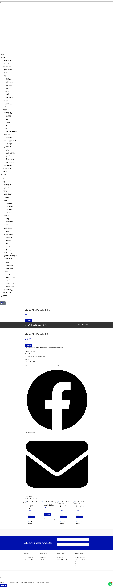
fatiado (49, 347)
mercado (53, 347)
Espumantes (6, 73)
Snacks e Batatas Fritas (9, 167)
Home (2, 54)
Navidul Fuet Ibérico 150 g (49, 505)
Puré (6, 125)
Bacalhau (7, 107)
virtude (61, 347)
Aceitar (3, 585)
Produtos (3, 57)
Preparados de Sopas (10, 162)
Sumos (5, 75)
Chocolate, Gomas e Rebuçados (10, 131)
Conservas (6, 147)
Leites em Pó (6, 63)
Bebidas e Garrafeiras (7, 66)
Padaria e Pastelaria (8, 104)
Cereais (5, 128)
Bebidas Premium (7, 70)
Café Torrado (8, 146)
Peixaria (5, 106)
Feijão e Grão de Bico (10, 152)
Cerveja (5, 72)
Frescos (4, 90)
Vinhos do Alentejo (9, 82)
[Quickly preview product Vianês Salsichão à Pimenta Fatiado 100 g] (76, 504)
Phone (58, 542)
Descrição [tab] (28, 350)
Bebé (4, 59)
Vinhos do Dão (8, 84)
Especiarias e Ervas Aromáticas (12, 158)
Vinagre (7, 138)
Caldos (7, 156)
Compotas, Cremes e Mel (9, 133)
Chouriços (8, 93)
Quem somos (4, 56)
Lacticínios (6, 100)
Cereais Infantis (9, 130)
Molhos (7, 161)
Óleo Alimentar (9, 137)
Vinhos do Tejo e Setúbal (11, 87)
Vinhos (5, 76)
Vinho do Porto (9, 79)
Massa (7, 124)
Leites (7, 101)
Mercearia (5, 109)
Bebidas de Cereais (9, 141)
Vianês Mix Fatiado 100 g (83, 324)
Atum (7, 149)
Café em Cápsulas (9, 144)
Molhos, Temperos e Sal (9, 155)
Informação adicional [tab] (30, 351)
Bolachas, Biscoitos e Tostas (10, 127)
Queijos (7, 103)
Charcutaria (6, 91)
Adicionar (28, 320)
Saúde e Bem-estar (7, 168)
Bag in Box (8, 78)
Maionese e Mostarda (10, 159)
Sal (6, 164)
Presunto (7, 96)
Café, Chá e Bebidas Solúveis (10, 140)
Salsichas (7, 99)
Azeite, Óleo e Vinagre (8, 134)
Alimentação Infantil (8, 60)
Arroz (7, 119)
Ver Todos (5, 171)
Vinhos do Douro (9, 85)
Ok (59, 546)
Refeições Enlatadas (8, 165)
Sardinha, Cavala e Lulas (10, 153)
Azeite (7, 136)
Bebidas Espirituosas (8, 69)
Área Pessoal (3, 174)
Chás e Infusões (9, 143)
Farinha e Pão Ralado (10, 121)
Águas (5, 67)
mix (56, 347)
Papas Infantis (7, 65)
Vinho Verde (8, 81)
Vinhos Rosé (8, 88)
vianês (58, 347)
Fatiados (7, 94)
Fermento (8, 122)
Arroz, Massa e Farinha (8, 118)
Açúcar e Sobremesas (8, 110)
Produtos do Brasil (6, 170)
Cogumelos (8, 150)
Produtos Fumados (9, 97)
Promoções (3, 172)
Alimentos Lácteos (8, 62)
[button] (1, 176)
